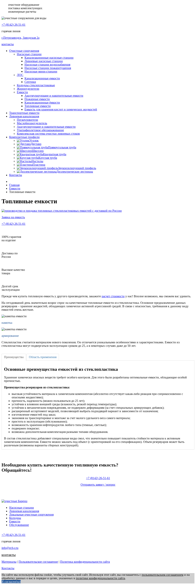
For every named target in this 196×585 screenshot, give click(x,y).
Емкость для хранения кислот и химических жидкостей (60, 109)
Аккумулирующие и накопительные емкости (53, 95)
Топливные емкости (37, 106)
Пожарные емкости (37, 99)
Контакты (15, 175)
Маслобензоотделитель (32, 123)
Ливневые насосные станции (43, 61)
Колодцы (15, 518)
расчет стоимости (113, 296)
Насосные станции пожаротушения (47, 68)
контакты (8, 44)
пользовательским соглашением (162, 574)
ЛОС (20, 75)
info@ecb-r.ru (10, 548)
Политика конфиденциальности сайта (85, 561)
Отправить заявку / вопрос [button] (98, 484)
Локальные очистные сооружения (31, 514)
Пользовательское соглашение (38, 561)
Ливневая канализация (24, 116)
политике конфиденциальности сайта (100, 578)
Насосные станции (29, 54)
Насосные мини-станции (40, 71)
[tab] (14, 357)
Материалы (9, 561)
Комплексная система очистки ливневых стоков (48, 133)
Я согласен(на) (11, 581)
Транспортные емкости (24, 113)
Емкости (22, 92)
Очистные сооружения (24, 50)
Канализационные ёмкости (42, 102)
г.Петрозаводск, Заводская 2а (20, 37)
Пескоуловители (27, 119)
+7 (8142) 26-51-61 (13, 24)
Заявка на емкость (13, 217)
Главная (14, 185)
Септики (30, 81)
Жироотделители (28, 88)
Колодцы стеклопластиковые (36, 85)
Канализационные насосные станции (49, 57)
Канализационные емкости (42, 78)
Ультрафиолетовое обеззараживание (40, 130)
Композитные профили (24, 137)
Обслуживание (19, 524)
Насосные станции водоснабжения (47, 64)
